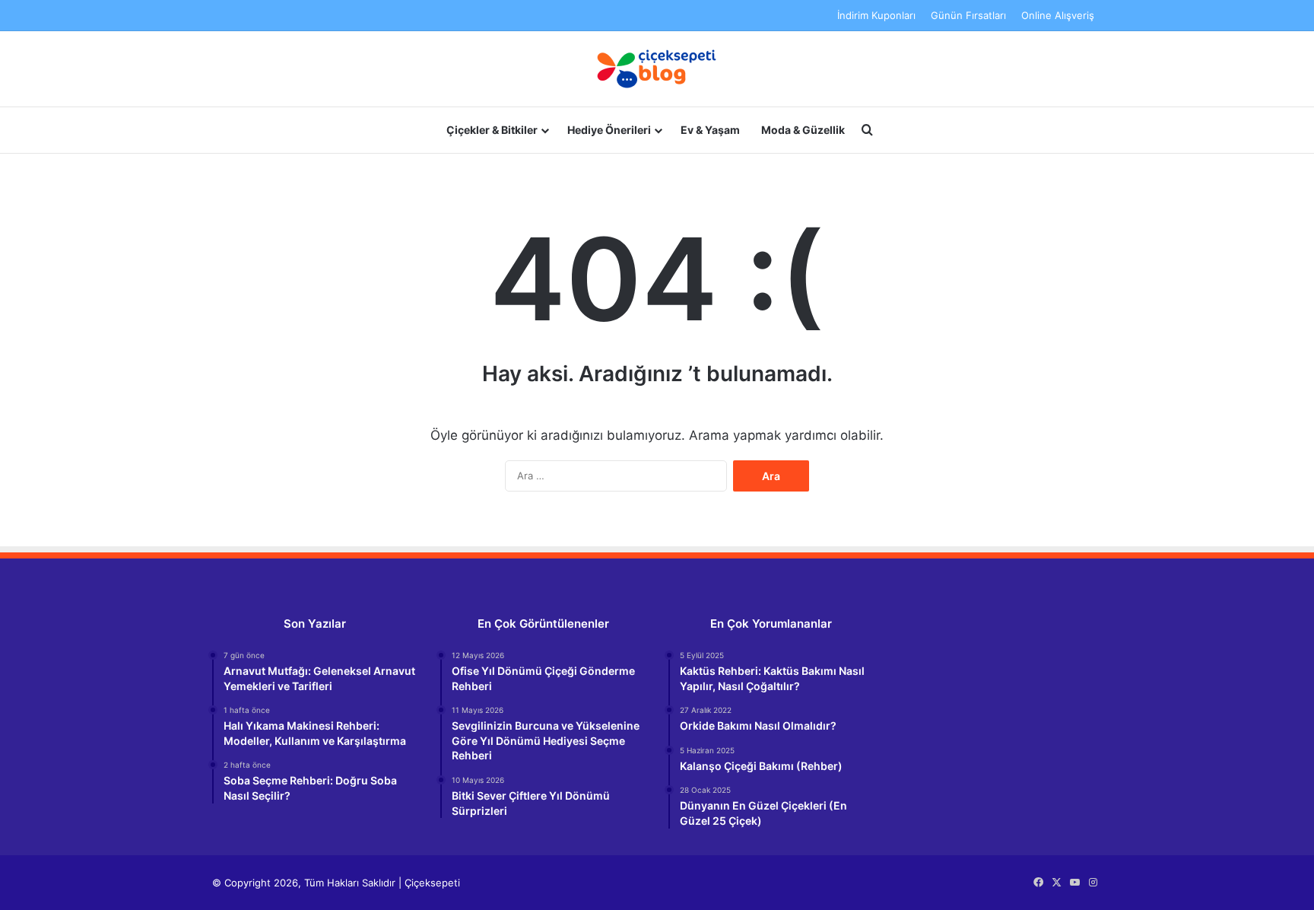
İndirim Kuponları (876, 15)
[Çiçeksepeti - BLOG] (657, 68)
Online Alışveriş (1057, 15)
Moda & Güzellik (803, 129)
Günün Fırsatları (968, 15)
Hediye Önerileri (609, 129)
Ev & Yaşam (710, 129)
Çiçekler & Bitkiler (492, 129)
